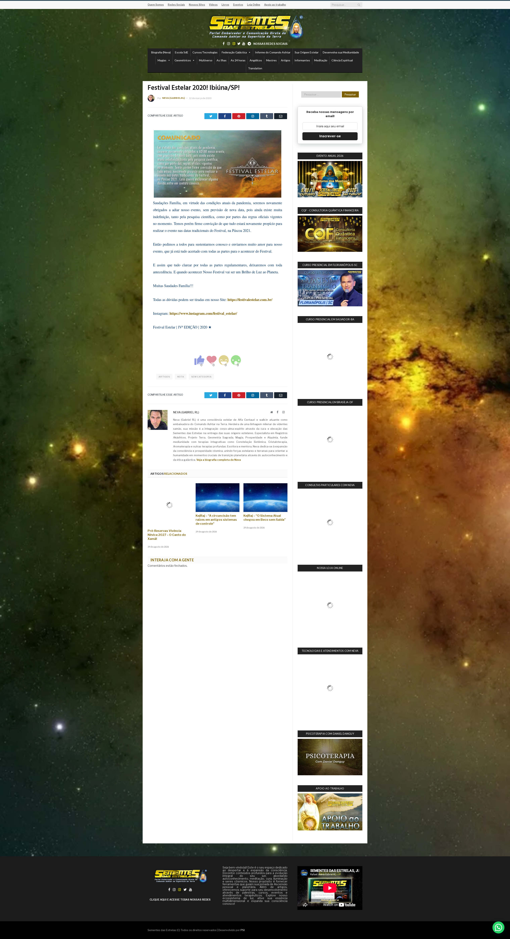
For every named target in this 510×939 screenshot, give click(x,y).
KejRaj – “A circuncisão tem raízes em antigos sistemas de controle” (216, 519)
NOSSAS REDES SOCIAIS (270, 43)
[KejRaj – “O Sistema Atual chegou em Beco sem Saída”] (265, 497)
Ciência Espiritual (342, 60)
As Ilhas (222, 60)
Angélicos (256, 60)
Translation (255, 68)
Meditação (320, 60)
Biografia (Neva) (161, 52)
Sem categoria (201, 376)
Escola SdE (181, 52)
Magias (162, 60)
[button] (498, 927)
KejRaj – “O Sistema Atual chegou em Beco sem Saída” (264, 517)
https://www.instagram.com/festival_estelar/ (203, 313)
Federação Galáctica (234, 52)
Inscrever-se (330, 136)
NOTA (180, 376)
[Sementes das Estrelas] (255, 26)
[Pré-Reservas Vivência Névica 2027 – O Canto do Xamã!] (170, 497)
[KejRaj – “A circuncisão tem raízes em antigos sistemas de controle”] (218, 497)
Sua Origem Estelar (307, 52)
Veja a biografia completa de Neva (218, 459)
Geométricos (183, 60)
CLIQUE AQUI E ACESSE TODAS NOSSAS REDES (180, 758)
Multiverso (205, 60)
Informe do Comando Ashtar (272, 52)
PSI (242, 789)
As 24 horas (238, 60)
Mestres (271, 60)
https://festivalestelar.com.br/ (250, 299)
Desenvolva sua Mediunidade (341, 52)
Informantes (302, 60)
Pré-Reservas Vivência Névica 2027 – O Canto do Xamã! (167, 519)
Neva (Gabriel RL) (173, 97)
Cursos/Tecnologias (205, 52)
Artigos (285, 60)
